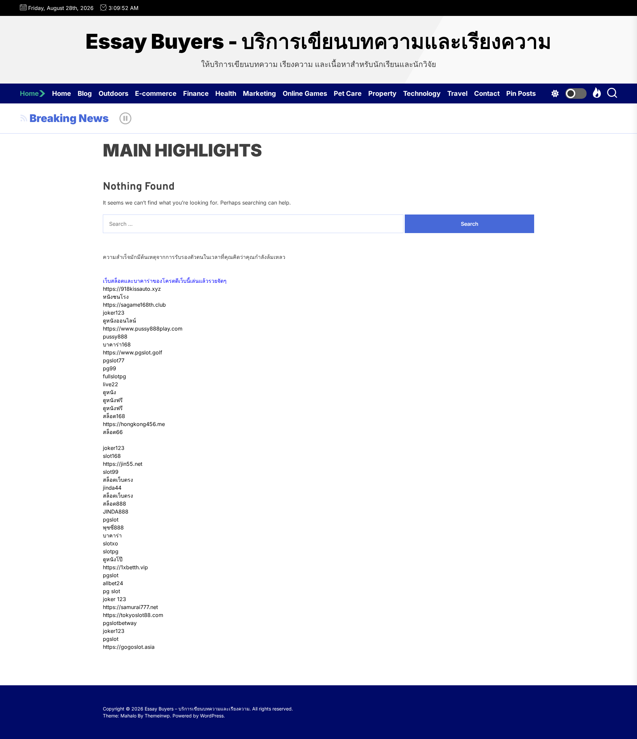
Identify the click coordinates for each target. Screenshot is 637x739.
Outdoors (113, 93)
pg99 (109, 368)
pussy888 (115, 336)
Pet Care (348, 93)
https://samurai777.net (130, 607)
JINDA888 (115, 511)
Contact (487, 93)
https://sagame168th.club (134, 304)
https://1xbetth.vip (125, 567)
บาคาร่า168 (117, 344)
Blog (85, 93)
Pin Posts (521, 93)
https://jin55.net (122, 464)
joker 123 (114, 599)
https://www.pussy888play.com (142, 328)
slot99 (110, 471)
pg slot (111, 591)
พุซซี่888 (113, 527)
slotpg (110, 551)
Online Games (305, 93)
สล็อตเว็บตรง (118, 479)
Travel (457, 93)
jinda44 (112, 487)
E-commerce (156, 93)
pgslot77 (113, 360)
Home (29, 93)
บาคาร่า (112, 535)
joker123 (113, 312)
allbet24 (113, 583)
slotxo (110, 543)
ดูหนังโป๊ (112, 559)
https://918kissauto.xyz (132, 288)
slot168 (112, 456)
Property (382, 93)
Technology (422, 93)
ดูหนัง (109, 392)
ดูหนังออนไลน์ (119, 320)
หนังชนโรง (116, 296)
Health (225, 93)
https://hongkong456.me (134, 424)
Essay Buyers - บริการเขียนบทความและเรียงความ (318, 41)
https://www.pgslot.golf (132, 352)
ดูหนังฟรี (113, 400)
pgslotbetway (120, 623)
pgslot (110, 519)
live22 (110, 384)
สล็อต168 (114, 416)
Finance (196, 93)
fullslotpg (114, 376)
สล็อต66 (113, 432)
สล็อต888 (114, 503)
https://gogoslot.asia (129, 647)
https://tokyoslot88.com (133, 615)
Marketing (259, 93)
